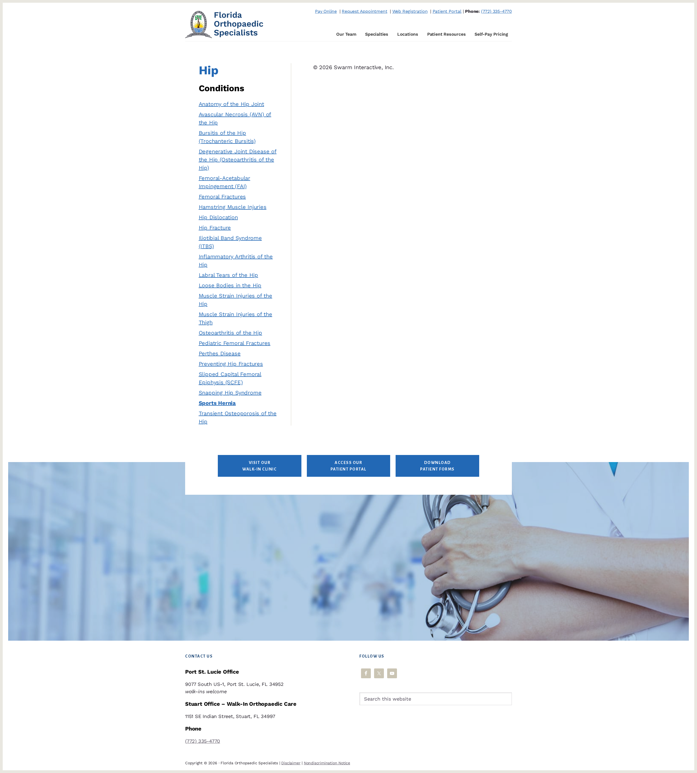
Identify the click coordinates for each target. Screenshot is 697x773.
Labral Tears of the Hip (228, 275)
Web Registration (410, 11)
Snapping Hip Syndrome (230, 392)
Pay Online (326, 11)
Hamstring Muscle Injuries (233, 207)
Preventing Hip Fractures (231, 363)
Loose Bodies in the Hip (230, 285)
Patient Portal (447, 11)
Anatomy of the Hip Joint (231, 104)
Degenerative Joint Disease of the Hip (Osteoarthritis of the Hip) (238, 159)
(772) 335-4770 (496, 11)
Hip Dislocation (218, 217)
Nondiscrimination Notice (327, 763)
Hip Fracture (215, 227)
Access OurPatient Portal (348, 465)
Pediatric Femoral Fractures (235, 343)
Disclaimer (290, 763)
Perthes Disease (220, 353)
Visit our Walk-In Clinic (259, 465)
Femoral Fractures (222, 196)
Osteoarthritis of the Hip (230, 332)
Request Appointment (364, 11)
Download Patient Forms (437, 465)
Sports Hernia (217, 403)
